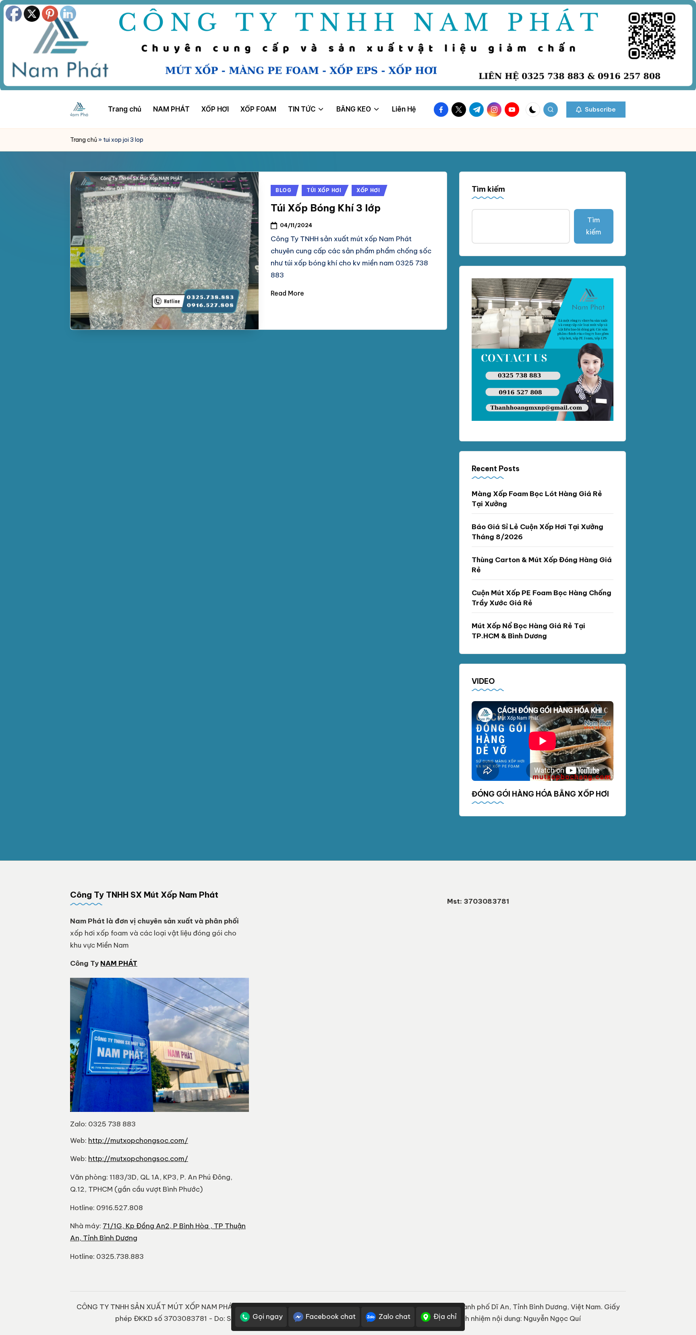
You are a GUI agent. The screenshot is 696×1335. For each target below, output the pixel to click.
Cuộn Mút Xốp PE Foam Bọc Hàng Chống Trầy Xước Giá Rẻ (541, 598)
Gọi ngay (268, 1316)
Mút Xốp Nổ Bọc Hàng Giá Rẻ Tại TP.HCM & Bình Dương (528, 631)
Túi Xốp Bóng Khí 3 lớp (326, 208)
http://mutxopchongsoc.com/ (138, 1140)
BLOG (284, 190)
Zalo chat (394, 1316)
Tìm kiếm (488, 189)
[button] (596, 109)
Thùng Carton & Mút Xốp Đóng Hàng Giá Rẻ (542, 565)
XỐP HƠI (368, 190)
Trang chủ (83, 139)
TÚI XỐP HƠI (324, 190)
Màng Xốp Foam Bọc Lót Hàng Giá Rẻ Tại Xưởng (537, 499)
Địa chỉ (445, 1316)
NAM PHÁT (118, 963)
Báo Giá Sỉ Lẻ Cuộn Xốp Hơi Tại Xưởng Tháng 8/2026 (537, 532)
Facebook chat (331, 1316)
